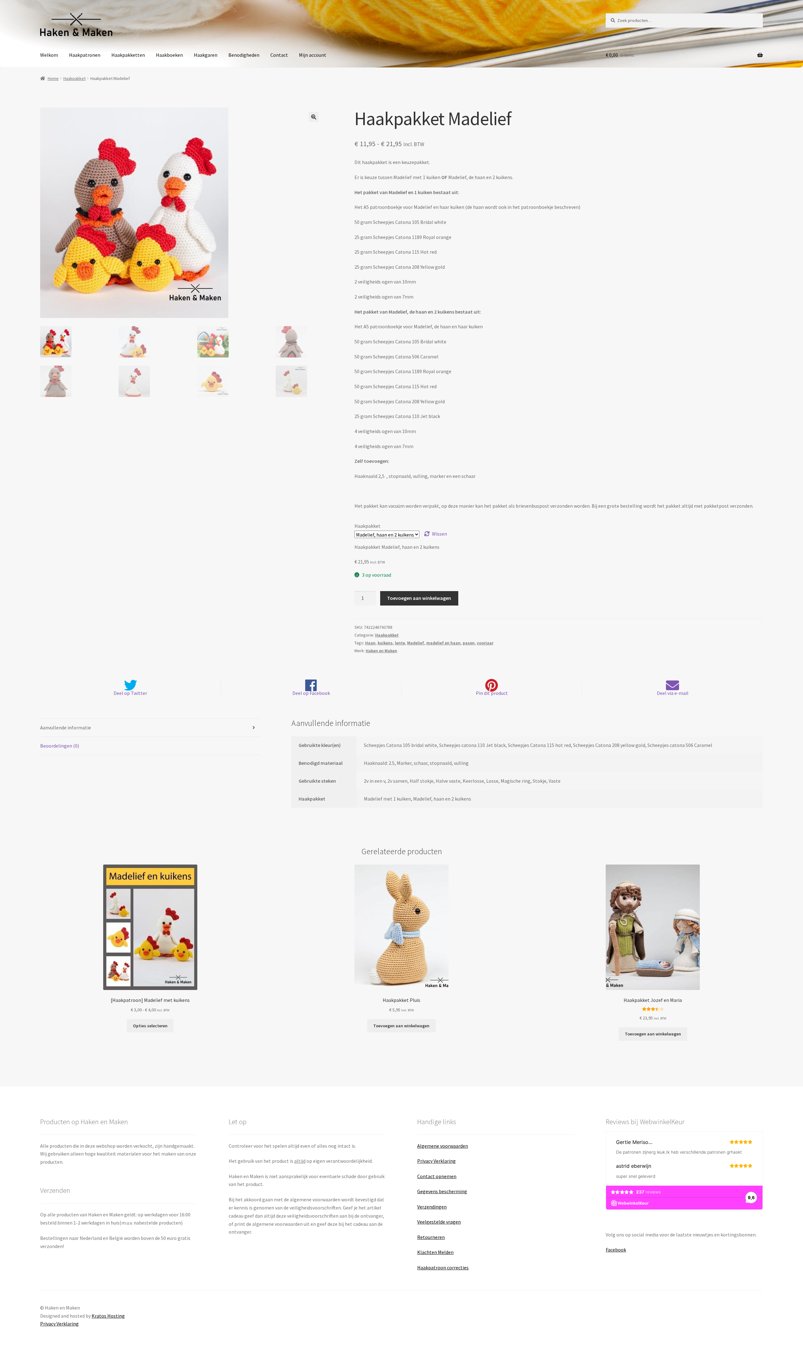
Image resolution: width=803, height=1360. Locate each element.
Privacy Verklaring (436, 1161)
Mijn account (312, 55)
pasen (469, 643)
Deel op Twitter (130, 693)
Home (53, 78)
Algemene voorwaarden (442, 1146)
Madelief (415, 643)
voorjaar (485, 643)
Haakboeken (169, 55)
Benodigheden (243, 55)
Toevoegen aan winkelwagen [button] (401, 1026)
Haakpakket (74, 78)
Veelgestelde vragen (439, 1222)
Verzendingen (432, 1207)
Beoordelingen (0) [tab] (59, 746)
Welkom (49, 55)
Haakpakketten (128, 55)
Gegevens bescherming (442, 1191)
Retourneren (431, 1237)
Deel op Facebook (311, 693)
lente (400, 643)
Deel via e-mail (673, 693)
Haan (370, 643)
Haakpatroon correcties (443, 1267)
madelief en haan (443, 643)
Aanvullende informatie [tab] (65, 727)
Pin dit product (492, 693)
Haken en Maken (381, 651)
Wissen (439, 534)
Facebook (616, 1249)
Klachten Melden (435, 1252)
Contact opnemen (436, 1176)
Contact (279, 55)
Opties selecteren (150, 1026)
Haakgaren (205, 55)
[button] (314, 117)
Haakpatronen (84, 55)
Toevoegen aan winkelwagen (419, 598)
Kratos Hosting (108, 1316)
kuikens (385, 643)
